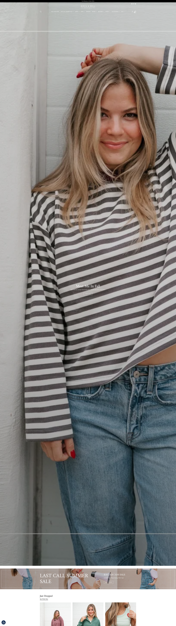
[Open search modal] (40, 11)
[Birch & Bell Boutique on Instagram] (133, 3)
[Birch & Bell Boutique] (88, 7)
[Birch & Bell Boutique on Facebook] (132, 3)
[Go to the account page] (132, 11)
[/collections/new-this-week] (88, 284)
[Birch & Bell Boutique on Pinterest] (135, 3)
